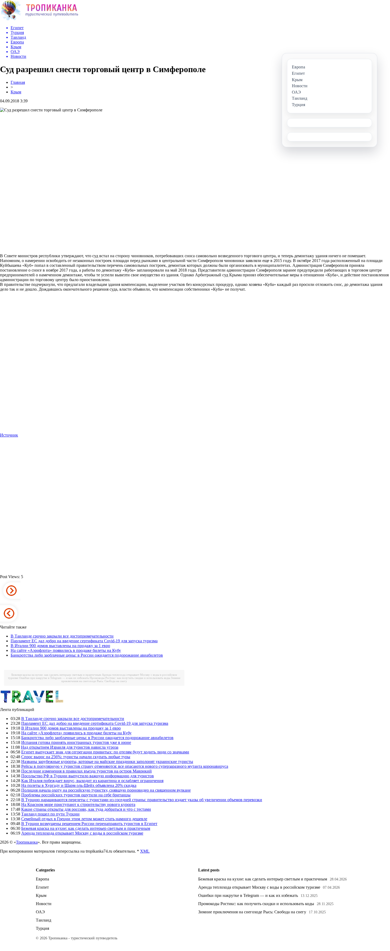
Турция (42, 928)
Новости (43, 903)
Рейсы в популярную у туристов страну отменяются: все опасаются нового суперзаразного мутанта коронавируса (124, 766)
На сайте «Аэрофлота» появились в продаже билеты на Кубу (66, 650)
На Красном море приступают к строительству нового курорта (78, 804)
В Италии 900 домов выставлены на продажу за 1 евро (60, 645)
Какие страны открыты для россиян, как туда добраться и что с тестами (86, 809)
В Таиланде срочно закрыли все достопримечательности (62, 636)
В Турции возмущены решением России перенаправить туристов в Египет (89, 823)
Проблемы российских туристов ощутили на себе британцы (76, 795)
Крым (16, 92)
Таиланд (43, 920)
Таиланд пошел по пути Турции (50, 814)
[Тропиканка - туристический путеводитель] (39, 20)
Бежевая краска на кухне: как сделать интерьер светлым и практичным (56, 674)
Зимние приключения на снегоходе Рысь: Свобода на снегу (120, 679)
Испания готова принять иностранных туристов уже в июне (76, 742)
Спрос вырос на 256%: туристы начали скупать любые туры (75, 756)
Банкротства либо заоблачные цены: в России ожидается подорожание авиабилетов (87, 655)
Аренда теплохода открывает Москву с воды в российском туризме (82, 833)
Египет (42, 887)
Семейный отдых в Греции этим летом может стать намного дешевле (84, 819)
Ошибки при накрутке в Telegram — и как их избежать (54, 677)
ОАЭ (40, 912)
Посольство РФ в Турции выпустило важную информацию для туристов (87, 776)
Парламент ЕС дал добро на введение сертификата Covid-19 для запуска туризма (84, 641)
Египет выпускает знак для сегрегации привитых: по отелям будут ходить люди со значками (105, 752)
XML (145, 851)
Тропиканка (27, 842)
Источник (9, 435)
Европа (42, 879)
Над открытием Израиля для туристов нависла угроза (69, 747)
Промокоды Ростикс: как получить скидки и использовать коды (130, 677)
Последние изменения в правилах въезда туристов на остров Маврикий (86, 771)
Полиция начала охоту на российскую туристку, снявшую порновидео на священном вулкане (106, 790)
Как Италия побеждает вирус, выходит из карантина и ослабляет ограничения (92, 780)
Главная (18, 82)
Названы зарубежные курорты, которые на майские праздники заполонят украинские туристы (107, 761)
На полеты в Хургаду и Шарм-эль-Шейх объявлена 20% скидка (78, 785)
